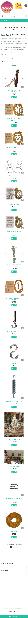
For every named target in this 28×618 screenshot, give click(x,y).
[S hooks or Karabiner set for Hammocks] (14, 137)
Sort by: (14, 58)
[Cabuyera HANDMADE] (14, 424)
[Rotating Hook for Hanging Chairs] (14, 253)
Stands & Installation (5, 24)
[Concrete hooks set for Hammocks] (14, 109)
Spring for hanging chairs (14, 401)
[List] (15, 65)
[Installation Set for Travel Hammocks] (14, 486)
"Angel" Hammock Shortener (14, 175)
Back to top (13, 616)
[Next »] (17, 547)
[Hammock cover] (14, 457)
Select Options (12, 125)
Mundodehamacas (7, 608)
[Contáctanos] (25, 5)
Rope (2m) (14, 531)
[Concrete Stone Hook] (14, 319)
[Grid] (13, 65)
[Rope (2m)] (14, 519)
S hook (14, 363)
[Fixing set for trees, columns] (14, 78)
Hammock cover (14, 466)
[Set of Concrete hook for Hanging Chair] (14, 286)
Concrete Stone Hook (14, 331)
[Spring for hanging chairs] (14, 386)
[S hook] (14, 351)
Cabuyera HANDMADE (14, 439)
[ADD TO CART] (12, 97)
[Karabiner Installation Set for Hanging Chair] (14, 222)
